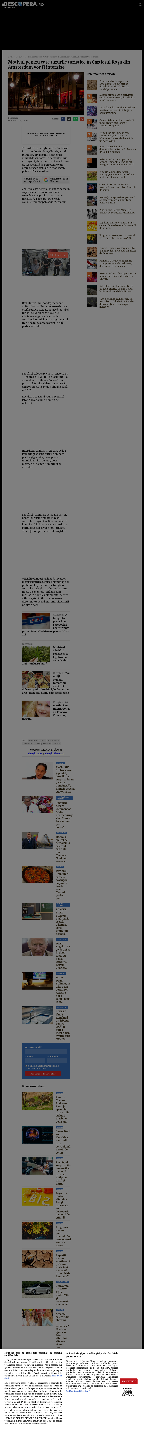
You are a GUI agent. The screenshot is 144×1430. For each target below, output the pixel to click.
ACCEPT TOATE (129, 1381)
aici (30, 1407)
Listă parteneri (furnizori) (78, 1391)
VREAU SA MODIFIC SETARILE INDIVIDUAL (128, 1392)
